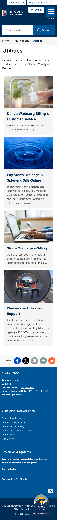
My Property (22, 40)
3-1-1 (8, 384)
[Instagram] (8, 486)
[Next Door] (24, 486)
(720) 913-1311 (27, 387)
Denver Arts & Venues (13, 418)
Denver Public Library (13, 426)
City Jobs (7, 505)
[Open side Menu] (50, 12)
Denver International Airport (16, 430)
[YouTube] (19, 486)
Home (6, 40)
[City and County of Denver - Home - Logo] (12, 13)
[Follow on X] (14, 486)
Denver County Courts (13, 422)
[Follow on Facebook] (3, 486)
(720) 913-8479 (41, 391)
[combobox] (42, 2)
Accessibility (20, 505)
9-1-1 (23, 394)
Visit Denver (8, 438)
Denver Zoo (8, 434)
